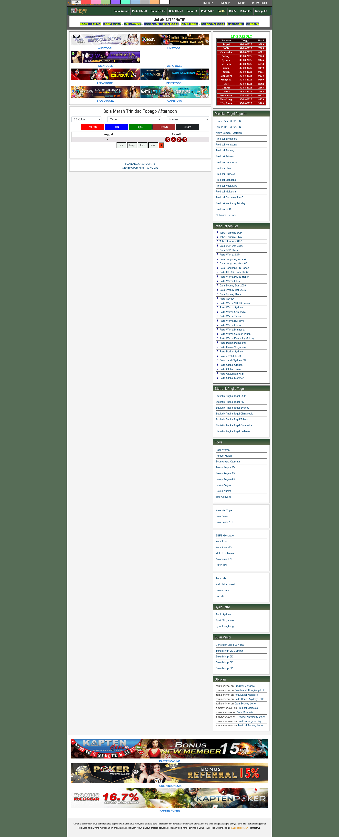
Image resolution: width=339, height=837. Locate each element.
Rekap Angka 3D (225, 473)
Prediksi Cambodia (226, 162)
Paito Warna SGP (229, 254)
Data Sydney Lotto (245, 703)
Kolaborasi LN (223, 559)
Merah (93, 126)
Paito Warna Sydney (231, 307)
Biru (116, 126)
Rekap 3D (261, 11)
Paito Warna (121, 11)
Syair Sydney (223, 614)
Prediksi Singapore (226, 138)
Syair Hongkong (225, 626)
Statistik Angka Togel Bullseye (233, 431)
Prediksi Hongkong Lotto (251, 716)
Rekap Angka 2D (225, 467)
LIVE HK (241, 3)
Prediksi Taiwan (224, 156)
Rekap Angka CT (225, 485)
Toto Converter (224, 496)
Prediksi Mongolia (226, 179)
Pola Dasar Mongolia (246, 694)
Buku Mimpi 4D (224, 668)
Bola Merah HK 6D (230, 356)
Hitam (187, 126)
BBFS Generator (225, 535)
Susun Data (222, 590)
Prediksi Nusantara (226, 185)
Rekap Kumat (223, 490)
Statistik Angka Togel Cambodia (234, 425)
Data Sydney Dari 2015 (232, 289)
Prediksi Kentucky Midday (230, 203)
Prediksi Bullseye (225, 173)
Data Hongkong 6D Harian (234, 267)
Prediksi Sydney (225, 150)
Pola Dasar (222, 516)
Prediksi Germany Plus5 (229, 197)
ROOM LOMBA (259, 3)
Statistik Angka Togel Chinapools (234, 413)
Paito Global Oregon (230, 364)
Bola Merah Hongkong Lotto (250, 690)
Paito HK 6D (139, 11)
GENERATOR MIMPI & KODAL (140, 167)
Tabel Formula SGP (230, 232)
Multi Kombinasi (225, 553)
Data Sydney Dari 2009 (232, 285)
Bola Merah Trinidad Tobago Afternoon (140, 111)
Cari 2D (220, 596)
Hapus (76, 2)
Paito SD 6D (158, 11)
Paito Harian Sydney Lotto (249, 699)
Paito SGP (207, 11)
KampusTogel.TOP (240, 828)
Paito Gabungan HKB (231, 373)
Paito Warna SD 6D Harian (234, 303)
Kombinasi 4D (223, 547)
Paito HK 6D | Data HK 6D (234, 272)
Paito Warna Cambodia (232, 312)
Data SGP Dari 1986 (231, 245)
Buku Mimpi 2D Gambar (229, 650)
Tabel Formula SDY (230, 241)
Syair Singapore (225, 620)
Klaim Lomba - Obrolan (229, 132)
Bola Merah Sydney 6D (232, 360)
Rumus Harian (224, 455)
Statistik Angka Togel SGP (231, 396)
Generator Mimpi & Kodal (230, 644)
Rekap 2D (245, 11)
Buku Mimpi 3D (224, 662)
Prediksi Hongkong (226, 144)
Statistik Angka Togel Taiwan (232, 419)
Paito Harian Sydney (231, 351)
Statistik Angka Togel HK (230, 401)
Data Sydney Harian (230, 294)
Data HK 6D (176, 11)
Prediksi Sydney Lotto (250, 725)
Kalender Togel (224, 510)
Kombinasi (222, 541)
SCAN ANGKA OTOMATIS (140, 163)
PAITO (221, 11)
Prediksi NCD (223, 209)
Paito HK (192, 11)
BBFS (232, 11)
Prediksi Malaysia (226, 191)
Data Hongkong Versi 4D (233, 259)
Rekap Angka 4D (225, 479)
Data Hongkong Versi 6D (233, 263)
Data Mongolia (245, 712)
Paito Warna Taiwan (230, 316)
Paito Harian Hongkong (232, 342)
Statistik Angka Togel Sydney (232, 407)
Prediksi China (224, 168)
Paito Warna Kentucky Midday (236, 338)
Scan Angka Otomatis (228, 461)
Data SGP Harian (229, 250)
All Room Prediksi (226, 215)
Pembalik (221, 578)
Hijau (140, 126)
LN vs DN (221, 564)
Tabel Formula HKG (230, 237)
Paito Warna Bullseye (231, 320)
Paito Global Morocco (231, 378)
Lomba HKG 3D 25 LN (228, 127)
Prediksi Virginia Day (249, 721)
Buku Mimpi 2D (224, 656)
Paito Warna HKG (229, 281)
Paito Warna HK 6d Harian (234, 276)
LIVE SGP (225, 3)
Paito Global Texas (230, 369)
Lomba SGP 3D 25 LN (228, 121)
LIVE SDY (208, 3)
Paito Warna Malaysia (231, 329)
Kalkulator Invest (225, 584)
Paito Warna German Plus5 (235, 333)
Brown (164, 126)
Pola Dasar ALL (224, 522)
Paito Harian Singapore (232, 347)
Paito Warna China (230, 325)
